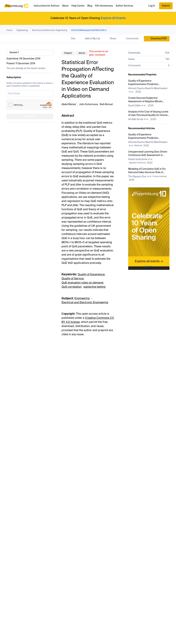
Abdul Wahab (69, 104)
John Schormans (88, 104)
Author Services (124, 6)
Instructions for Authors (46, 6)
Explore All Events (113, 18)
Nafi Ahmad (106, 104)
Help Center (78, 6)
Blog (89, 6)
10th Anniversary (104, 6)
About (65, 6)
